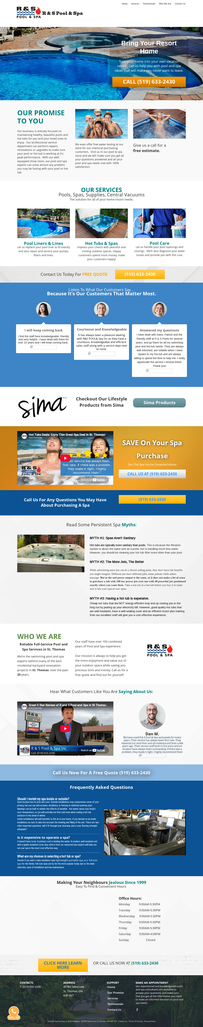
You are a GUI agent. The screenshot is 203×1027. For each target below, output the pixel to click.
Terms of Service (136, 1021)
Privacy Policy (149, 1021)
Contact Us (122, 1021)
